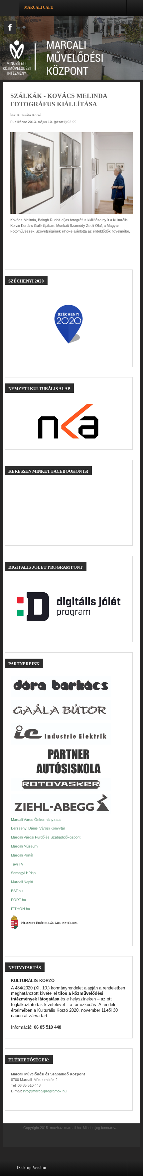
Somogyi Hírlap (23, 873)
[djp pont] (69, 606)
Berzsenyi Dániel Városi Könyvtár (38, 828)
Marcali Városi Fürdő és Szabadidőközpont (45, 837)
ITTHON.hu (20, 909)
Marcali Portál (22, 855)
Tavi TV (17, 864)
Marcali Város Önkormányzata (36, 820)
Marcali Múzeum (24, 846)
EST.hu (17, 891)
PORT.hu (18, 900)
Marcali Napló (22, 882)
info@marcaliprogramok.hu (45, 1091)
